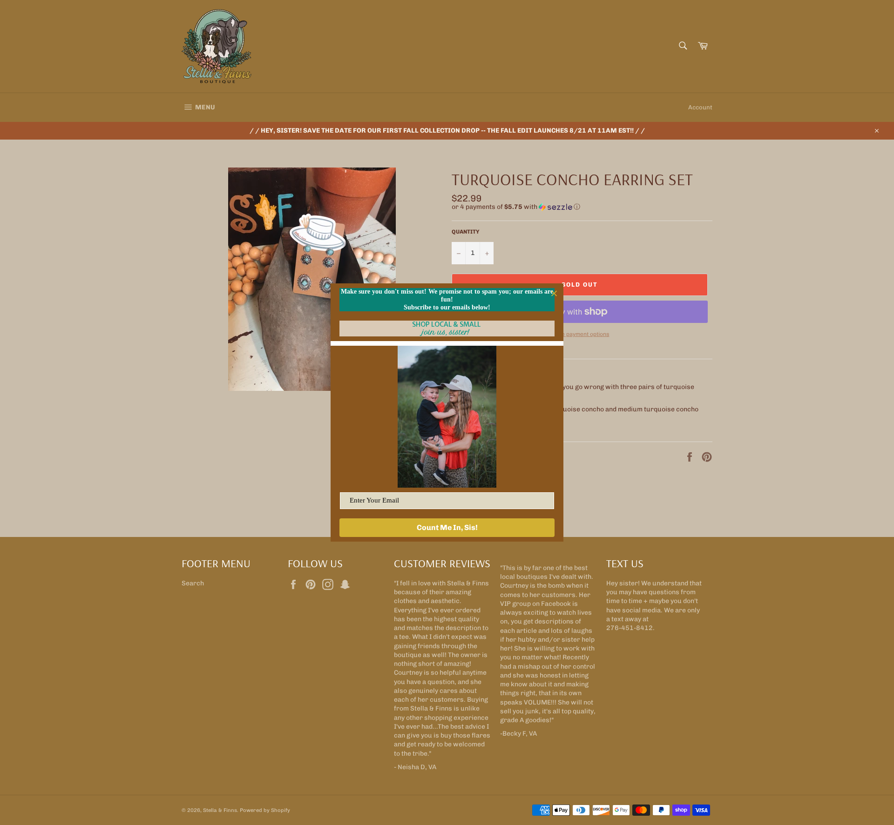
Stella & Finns (220, 810)
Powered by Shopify (265, 810)
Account (700, 107)
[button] (582, 207)
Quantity (466, 231)
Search (193, 583)
